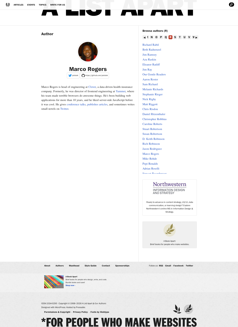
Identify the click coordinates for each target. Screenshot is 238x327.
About (47, 265)
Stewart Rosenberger (154, 173)
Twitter (64, 109)
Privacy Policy (80, 312)
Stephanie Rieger (152, 94)
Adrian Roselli (150, 168)
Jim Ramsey (149, 54)
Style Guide (90, 265)
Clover (92, 87)
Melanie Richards (152, 89)
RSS (161, 265)
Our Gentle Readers (154, 74)
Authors (60, 265)
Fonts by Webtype (100, 312)
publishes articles (97, 104)
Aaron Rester (150, 79)
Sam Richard (150, 84)
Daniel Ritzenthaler (153, 114)
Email (168, 265)
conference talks (76, 104)
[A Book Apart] (188, 309)
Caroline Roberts (152, 124)
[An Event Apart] (177, 309)
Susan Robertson (152, 134)
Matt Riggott (150, 104)
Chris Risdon (150, 109)
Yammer (120, 91)
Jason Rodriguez (152, 149)
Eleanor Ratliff (151, 64)
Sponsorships (122, 265)
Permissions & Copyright (57, 312)
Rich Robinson (151, 144)
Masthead (74, 265)
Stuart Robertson (152, 129)
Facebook (178, 265)
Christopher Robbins (154, 119)
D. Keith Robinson (153, 139)
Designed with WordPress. (53, 307)
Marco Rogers (150, 154)
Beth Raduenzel (151, 49)
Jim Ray (147, 69)
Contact (106, 265)
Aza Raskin (149, 59)
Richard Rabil (150, 45)
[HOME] (8, 4)
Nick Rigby (149, 99)
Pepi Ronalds (150, 163)
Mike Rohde (149, 158)
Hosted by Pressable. (75, 307)
